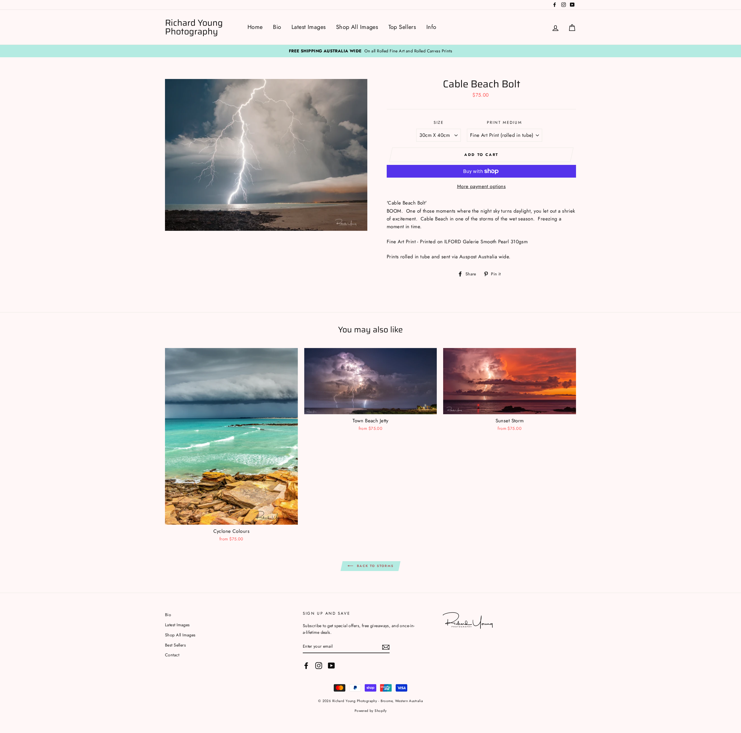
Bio (277, 27)
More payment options (481, 186)
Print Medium (504, 122)
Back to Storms (374, 565)
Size (439, 122)
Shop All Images (357, 27)
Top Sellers (402, 27)
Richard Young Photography (194, 27)
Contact (172, 655)
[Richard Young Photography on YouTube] (331, 665)
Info (431, 27)
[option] (370, 51)
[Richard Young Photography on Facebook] (306, 665)
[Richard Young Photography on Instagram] (318, 665)
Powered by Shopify (371, 710)
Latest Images (308, 27)
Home (255, 27)
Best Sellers (175, 645)
